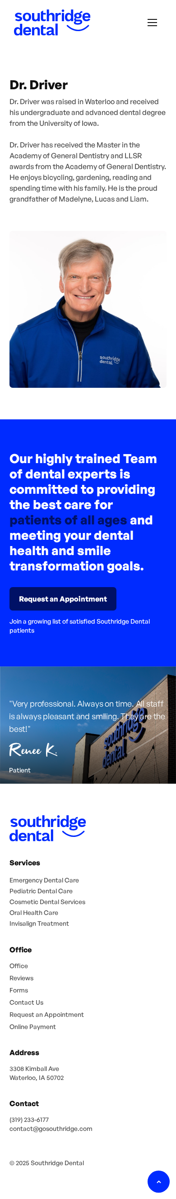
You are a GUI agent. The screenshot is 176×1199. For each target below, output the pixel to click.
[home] (50, 22)
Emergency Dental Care (44, 880)
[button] (152, 22)
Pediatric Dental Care (41, 891)
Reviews (21, 978)
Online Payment (32, 1026)
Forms (18, 990)
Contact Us (26, 1002)
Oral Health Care (33, 912)
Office (18, 965)
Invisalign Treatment (39, 923)
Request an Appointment (46, 1014)
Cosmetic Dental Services (47, 901)
